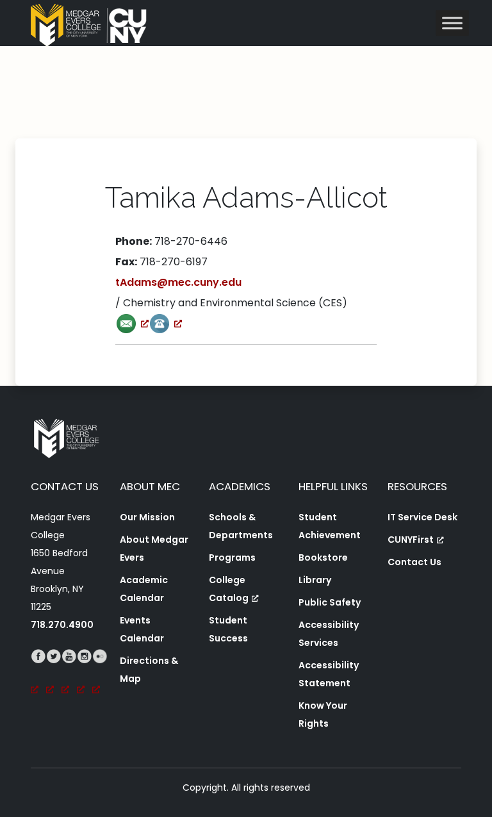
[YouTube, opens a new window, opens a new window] (69, 674)
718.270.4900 (62, 624)
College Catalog (229, 589)
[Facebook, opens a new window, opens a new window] (38, 674)
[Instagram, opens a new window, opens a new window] (84, 674)
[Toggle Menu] (452, 23)
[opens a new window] (132, 323)
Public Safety (330, 602)
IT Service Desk (422, 517)
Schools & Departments (241, 526)
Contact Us (414, 562)
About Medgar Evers (154, 548)
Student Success (228, 629)
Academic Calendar (144, 589)
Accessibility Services (329, 633)
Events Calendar (142, 629)
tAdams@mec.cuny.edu (178, 282)
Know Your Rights (323, 714)
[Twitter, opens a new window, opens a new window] (54, 674)
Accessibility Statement (329, 674)
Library (315, 580)
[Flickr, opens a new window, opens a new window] (100, 674)
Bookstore (323, 557)
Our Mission (147, 517)
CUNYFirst (411, 539)
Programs (232, 557)
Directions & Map (149, 669)
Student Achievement (330, 526)
